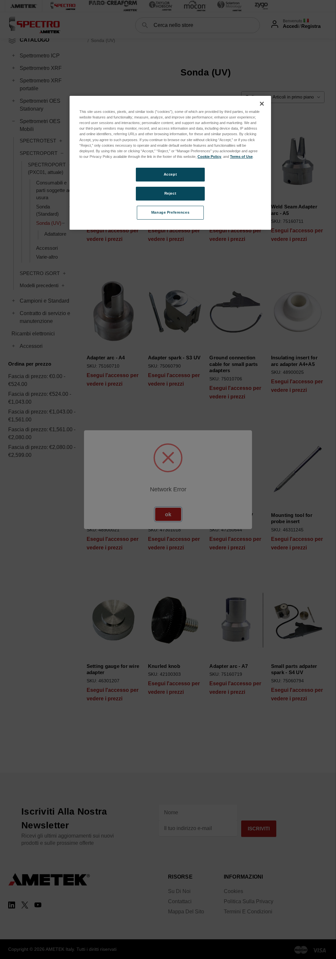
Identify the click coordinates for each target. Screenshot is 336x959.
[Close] (262, 103)
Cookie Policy (209, 157)
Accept (170, 174)
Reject (170, 193)
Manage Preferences (170, 212)
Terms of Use (241, 157)
